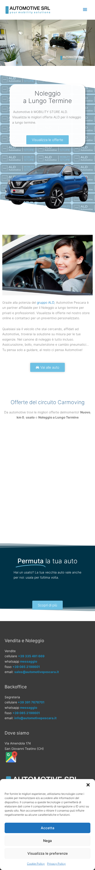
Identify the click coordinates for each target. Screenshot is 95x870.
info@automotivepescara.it (35, 718)
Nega (47, 840)
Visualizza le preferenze (47, 853)
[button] (88, 785)
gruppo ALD (45, 302)
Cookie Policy (36, 863)
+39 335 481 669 (31, 656)
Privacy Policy (56, 863)
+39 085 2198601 (26, 667)
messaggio (28, 661)
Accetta (47, 828)
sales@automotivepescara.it (36, 672)
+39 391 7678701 (31, 702)
